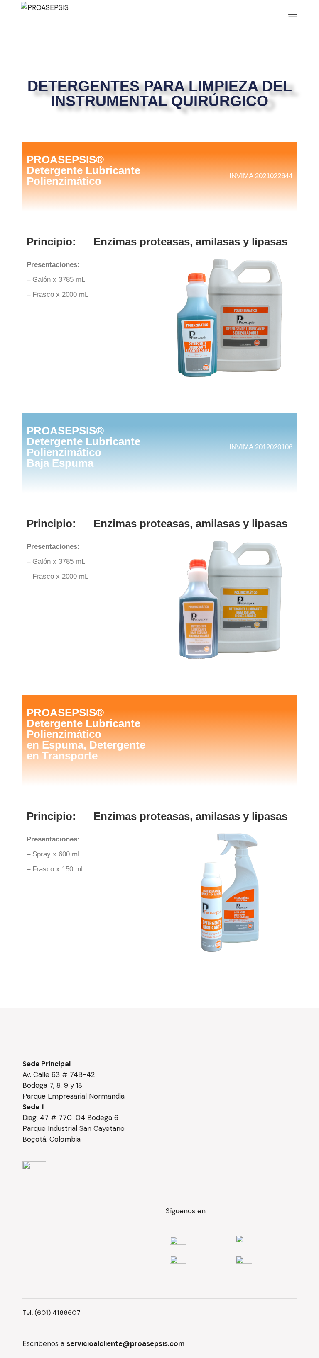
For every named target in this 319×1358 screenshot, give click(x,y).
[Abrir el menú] (292, 14)
